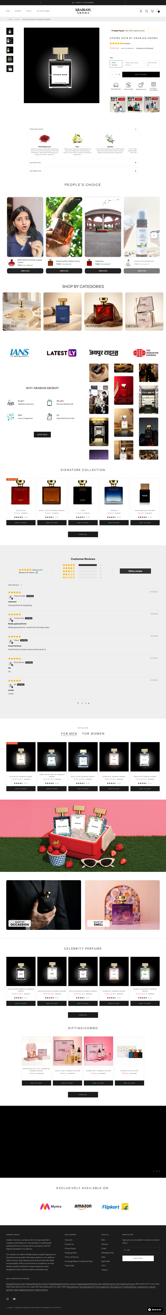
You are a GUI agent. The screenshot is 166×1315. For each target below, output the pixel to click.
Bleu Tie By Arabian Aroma (83, 776)
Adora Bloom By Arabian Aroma (52, 991)
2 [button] (82, 703)
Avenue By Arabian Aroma (114, 776)
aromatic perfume (87, 1287)
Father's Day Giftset (129, 1071)
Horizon (114, 510)
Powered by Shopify (51, 1308)
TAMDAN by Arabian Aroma (145, 776)
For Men (69, 733)
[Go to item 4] (9, 59)
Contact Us (69, 1244)
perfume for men (128, 1284)
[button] (116, 43)
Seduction (21, 510)
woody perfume (129, 1287)
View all (83, 534)
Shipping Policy (71, 1253)
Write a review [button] (135, 571)
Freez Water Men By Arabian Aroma (52, 775)
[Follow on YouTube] (14, 1299)
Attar (103, 1257)
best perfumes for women (37, 1284)
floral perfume (72, 1287)
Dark (83, 510)
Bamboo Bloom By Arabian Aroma (145, 990)
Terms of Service (72, 1257)
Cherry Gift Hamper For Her (98, 1071)
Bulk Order (105, 1261)
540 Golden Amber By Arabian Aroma (21, 990)
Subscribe (138, 1258)
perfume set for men (111, 1284)
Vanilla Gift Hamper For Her (67, 1071)
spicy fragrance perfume (24, 1290)
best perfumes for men (15, 1284)
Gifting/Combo (43, 11)
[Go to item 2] (9, 40)
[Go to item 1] (9, 31)
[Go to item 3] (9, 50)
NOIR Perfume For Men (145, 510)
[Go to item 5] (9, 68)
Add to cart (141, 74)
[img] (14, 592)
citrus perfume (116, 1287)
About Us (68, 1240)
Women (18, 11)
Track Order (69, 1265)
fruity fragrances (102, 1287)
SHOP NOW (42, 434)
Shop (17, 19)
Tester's (104, 1270)
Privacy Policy (70, 1248)
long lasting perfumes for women (62, 1284)
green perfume (42, 1290)
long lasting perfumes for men (89, 1284)
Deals (29, 11)
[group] (83, 836)
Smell (103, 1248)
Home (10, 19)
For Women (93, 733)
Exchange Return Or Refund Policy (79, 1261)
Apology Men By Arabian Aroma (83, 991)
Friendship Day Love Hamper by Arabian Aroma (36, 1070)
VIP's (103, 1265)
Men (8, 11)
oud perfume (142, 1287)
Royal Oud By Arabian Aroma (52, 510)
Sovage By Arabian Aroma (20, 776)
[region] (83, 1142)
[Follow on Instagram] (7, 1299)
